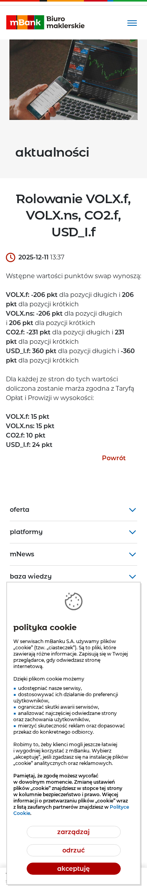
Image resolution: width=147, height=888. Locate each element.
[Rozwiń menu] (132, 22)
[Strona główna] (45, 22)
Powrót (114, 458)
